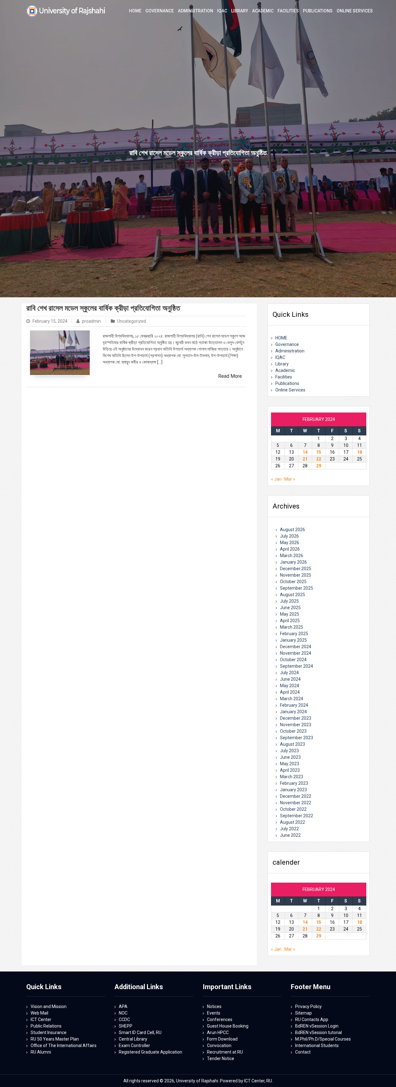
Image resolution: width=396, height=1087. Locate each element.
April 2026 (290, 549)
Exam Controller (134, 1045)
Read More (230, 376)
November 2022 (295, 802)
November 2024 (295, 653)
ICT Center (41, 1019)
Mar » (289, 479)
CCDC (124, 1019)
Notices (214, 1006)
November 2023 (295, 724)
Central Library (133, 1039)
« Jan (276, 479)
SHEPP (125, 1026)
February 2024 (294, 705)
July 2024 (289, 672)
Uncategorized (131, 321)
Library (282, 363)
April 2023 (290, 770)
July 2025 (289, 601)
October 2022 (293, 809)
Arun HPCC (218, 1032)
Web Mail (39, 1013)
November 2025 (295, 575)
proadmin (91, 321)
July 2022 (289, 828)
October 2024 (293, 659)
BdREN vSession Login (316, 1026)
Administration (289, 350)
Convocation (219, 1045)
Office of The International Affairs (64, 1045)
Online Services (290, 389)
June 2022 (290, 835)
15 (318, 452)
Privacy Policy (308, 1006)
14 (305, 452)
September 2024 (296, 666)
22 (318, 458)
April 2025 (290, 620)
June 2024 (290, 679)
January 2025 (293, 640)
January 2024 (293, 711)
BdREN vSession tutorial (318, 1032)
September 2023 (296, 737)
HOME (281, 337)
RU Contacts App (311, 1019)
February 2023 (294, 783)
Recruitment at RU (225, 1052)
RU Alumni (41, 1052)
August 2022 (292, 822)
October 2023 (293, 731)
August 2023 (292, 744)
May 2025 (289, 614)
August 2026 (292, 529)
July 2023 (289, 750)
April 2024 (290, 692)
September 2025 (296, 588)
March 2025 (291, 627)
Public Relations (46, 1026)
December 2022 (295, 796)
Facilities (283, 376)
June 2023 (290, 757)
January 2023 (293, 789)
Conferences (219, 1019)
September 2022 (296, 815)
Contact (303, 1052)
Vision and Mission (49, 1006)
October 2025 (293, 581)
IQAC (280, 357)
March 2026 (291, 555)
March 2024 (291, 698)
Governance (287, 344)
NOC (123, 1013)
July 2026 (289, 536)
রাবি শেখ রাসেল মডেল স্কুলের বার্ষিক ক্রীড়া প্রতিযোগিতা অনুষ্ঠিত (103, 308)
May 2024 (289, 685)
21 (305, 458)
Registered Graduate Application (150, 1052)
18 (359, 452)
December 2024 (295, 646)
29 (318, 465)
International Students (317, 1045)
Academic (285, 370)
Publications (287, 383)
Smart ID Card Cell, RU (140, 1032)
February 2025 (294, 633)
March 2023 (291, 776)
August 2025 (292, 594)
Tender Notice (220, 1058)
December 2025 (295, 568)
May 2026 (289, 542)
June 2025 (290, 607)
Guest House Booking (227, 1026)
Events (213, 1013)
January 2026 (293, 562)
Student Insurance (49, 1032)
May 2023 (289, 763)
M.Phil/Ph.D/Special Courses (323, 1039)
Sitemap (303, 1013)
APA (123, 1006)
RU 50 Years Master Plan (55, 1039)
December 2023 (295, 718)
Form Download (222, 1039)
